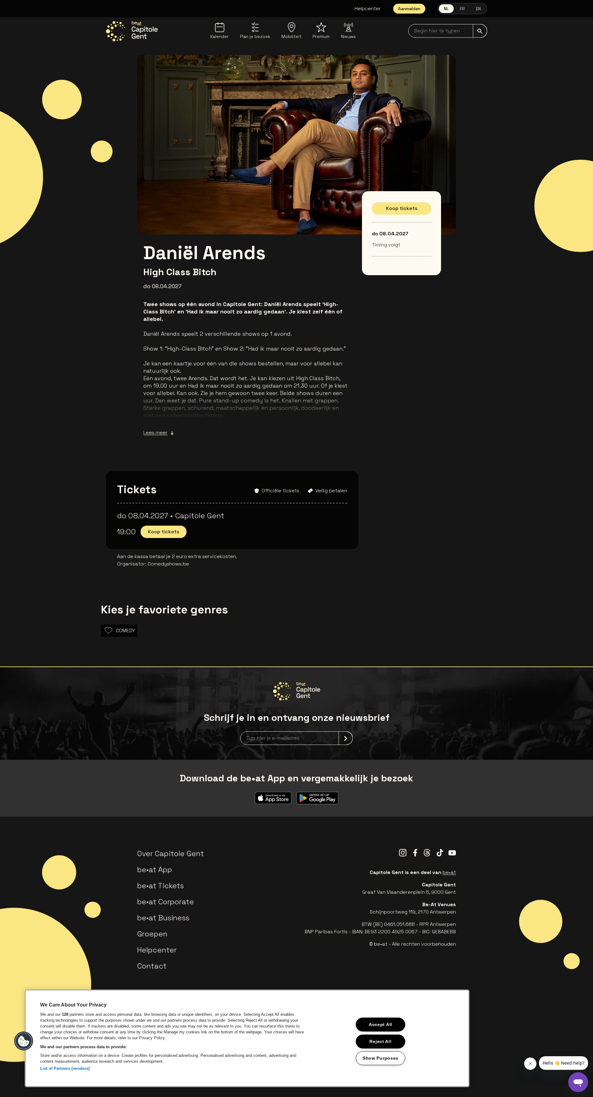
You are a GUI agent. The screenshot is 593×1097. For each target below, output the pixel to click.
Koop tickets (401, 208)
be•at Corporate (165, 901)
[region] (247, 1038)
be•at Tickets (160, 885)
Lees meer (155, 432)
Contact (151, 966)
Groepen (152, 934)
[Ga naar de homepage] (132, 31)
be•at (449, 872)
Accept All (380, 1024)
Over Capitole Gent (170, 853)
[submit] (480, 31)
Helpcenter (368, 8)
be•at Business (163, 918)
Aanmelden (409, 8)
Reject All (380, 1041)
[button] (24, 1041)
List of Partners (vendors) (65, 1068)
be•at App (154, 869)
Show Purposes (380, 1058)
